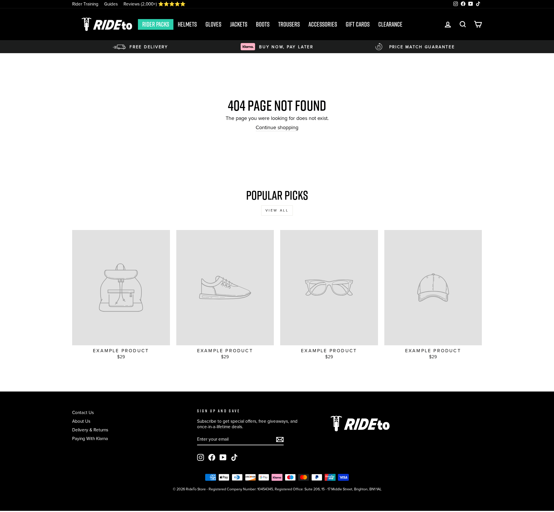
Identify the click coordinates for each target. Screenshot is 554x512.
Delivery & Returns (90, 429)
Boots (262, 24)
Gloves (213, 24)
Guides (111, 4)
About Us (81, 421)
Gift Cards (358, 24)
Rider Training (85, 4)
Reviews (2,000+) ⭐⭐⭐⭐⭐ (154, 4)
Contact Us (83, 412)
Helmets (187, 24)
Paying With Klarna (90, 438)
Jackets (238, 24)
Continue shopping (277, 128)
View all (277, 210)
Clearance (390, 24)
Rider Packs (155, 24)
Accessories (322, 24)
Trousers (289, 24)
